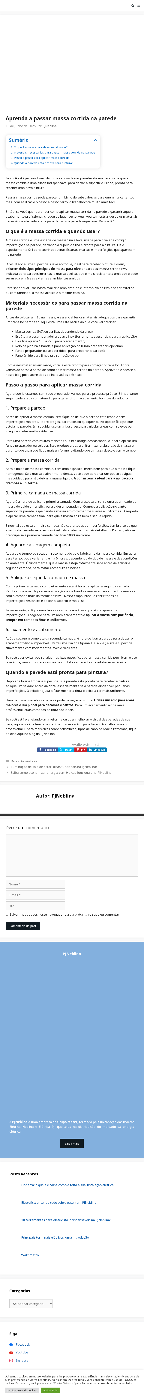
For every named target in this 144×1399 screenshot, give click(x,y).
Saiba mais (72, 1143)
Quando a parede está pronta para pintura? (43, 163)
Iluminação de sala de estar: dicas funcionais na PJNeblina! (54, 767)
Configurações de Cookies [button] (22, 1390)
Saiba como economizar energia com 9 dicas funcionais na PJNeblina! (61, 772)
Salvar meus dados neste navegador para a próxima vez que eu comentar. (64, 914)
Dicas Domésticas (24, 761)
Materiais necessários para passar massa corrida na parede (54, 152)
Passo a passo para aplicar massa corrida (41, 158)
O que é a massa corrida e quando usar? (41, 147)
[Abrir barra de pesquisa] (133, 5)
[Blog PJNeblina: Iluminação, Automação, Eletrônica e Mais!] (11, 5)
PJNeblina (63, 795)
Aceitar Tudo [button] (50, 1390)
